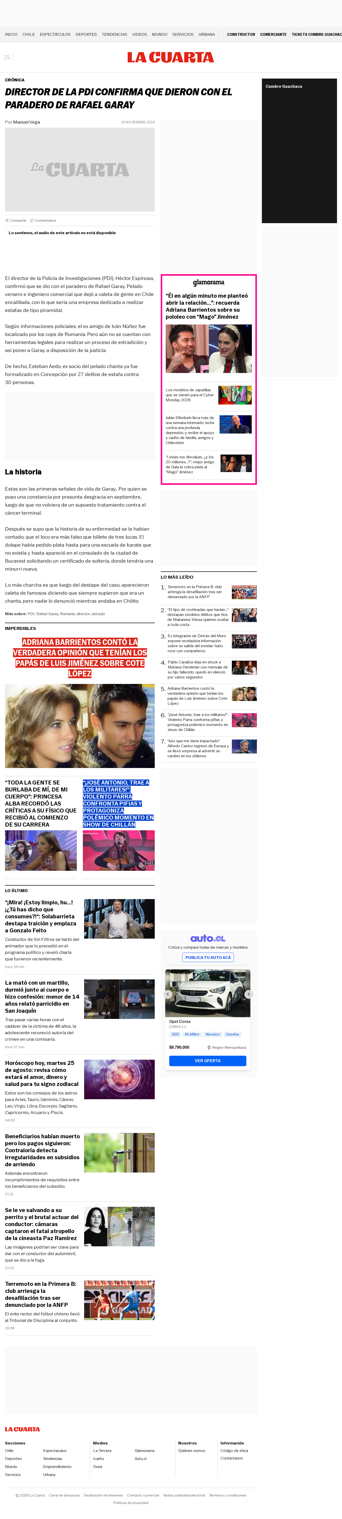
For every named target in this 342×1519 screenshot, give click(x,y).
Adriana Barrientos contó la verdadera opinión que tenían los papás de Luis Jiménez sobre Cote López (197, 696)
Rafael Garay (47, 614)
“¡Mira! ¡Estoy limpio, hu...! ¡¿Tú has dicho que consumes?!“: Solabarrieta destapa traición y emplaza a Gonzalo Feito (40, 916)
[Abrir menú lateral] (8, 57)
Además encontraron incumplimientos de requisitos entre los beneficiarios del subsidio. (42, 1180)
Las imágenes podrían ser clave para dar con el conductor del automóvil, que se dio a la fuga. (42, 1253)
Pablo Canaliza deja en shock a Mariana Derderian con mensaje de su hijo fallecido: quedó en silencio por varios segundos (198, 670)
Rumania (67, 614)
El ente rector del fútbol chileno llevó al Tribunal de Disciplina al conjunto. (42, 1317)
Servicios (183, 34)
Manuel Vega (26, 122)
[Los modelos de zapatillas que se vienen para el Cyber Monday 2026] (235, 396)
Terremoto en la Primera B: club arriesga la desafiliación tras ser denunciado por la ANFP (40, 1295)
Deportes (86, 34)
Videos (139, 34)
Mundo (159, 34)
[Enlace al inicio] (209, 283)
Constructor (241, 34)
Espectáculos (55, 34)
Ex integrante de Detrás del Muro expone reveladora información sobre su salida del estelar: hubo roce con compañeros (197, 643)
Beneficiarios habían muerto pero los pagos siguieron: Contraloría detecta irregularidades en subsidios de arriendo (42, 1150)
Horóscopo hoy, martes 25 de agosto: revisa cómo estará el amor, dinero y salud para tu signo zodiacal (42, 1074)
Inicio (11, 34)
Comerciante (273, 34)
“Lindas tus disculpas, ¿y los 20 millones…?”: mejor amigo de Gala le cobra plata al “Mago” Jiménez (190, 465)
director (83, 614)
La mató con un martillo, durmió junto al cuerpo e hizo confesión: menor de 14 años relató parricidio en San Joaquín (42, 996)
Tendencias (114, 34)
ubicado (98, 614)
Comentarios (45, 220)
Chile (29, 34)
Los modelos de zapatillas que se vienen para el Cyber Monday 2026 (190, 395)
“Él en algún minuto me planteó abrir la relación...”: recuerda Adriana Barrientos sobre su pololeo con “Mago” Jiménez (207, 306)
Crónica (15, 80)
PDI (31, 614)
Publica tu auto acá (208, 957)
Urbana (207, 34)
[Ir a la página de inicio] (170, 57)
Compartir (18, 220)
